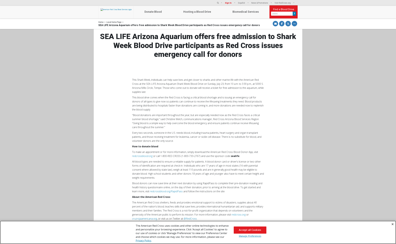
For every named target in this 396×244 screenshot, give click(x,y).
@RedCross (190, 218)
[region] (198, 232)
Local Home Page (113, 22)
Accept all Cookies (250, 230)
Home (100, 22)
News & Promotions (260, 3)
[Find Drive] (294, 14)
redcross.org (239, 214)
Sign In (228, 3)
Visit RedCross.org (283, 3)
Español (241, 3)
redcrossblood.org (142, 156)
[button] (218, 3)
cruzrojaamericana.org (144, 218)
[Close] (392, 224)
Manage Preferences (250, 235)
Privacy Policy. (144, 240)
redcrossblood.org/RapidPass (166, 191)
